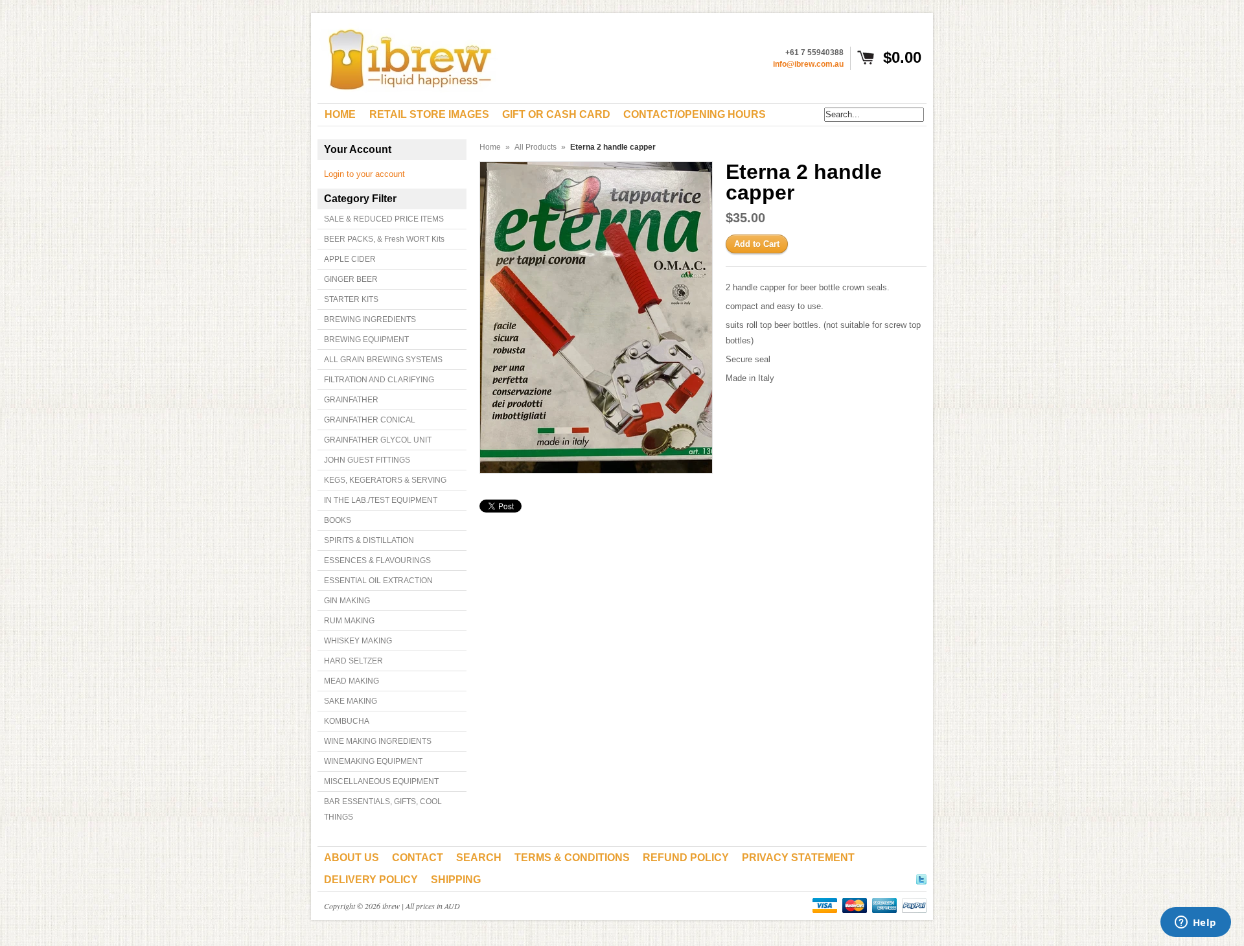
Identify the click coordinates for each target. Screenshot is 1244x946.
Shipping (456, 879)
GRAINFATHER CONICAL (369, 419)
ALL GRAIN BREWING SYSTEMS (383, 359)
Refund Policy (686, 857)
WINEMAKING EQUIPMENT (373, 761)
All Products (535, 147)
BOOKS (337, 520)
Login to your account (364, 174)
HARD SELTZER (353, 660)
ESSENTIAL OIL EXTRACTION (378, 580)
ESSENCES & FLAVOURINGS (377, 560)
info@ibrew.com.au (808, 64)
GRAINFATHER (351, 399)
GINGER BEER (351, 279)
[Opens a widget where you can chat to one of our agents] (1195, 923)
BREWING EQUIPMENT (366, 339)
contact (417, 857)
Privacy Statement (798, 857)
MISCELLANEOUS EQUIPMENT (381, 781)
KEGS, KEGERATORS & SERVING (385, 480)
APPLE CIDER (350, 259)
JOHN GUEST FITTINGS (367, 460)
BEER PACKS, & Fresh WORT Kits (384, 239)
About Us (351, 857)
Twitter (921, 877)
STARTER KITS (351, 299)
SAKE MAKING (350, 701)
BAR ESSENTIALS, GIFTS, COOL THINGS (383, 809)
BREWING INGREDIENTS (370, 319)
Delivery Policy (371, 879)
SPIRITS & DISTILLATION (369, 540)
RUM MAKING (349, 620)
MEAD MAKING (351, 681)
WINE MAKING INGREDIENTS (378, 741)
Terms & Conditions (572, 857)
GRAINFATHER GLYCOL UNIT (378, 439)
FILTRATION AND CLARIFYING (379, 379)
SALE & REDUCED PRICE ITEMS (384, 219)
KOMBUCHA (346, 721)
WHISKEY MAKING (358, 640)
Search (478, 857)
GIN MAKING (347, 600)
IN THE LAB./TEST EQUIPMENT (380, 500)
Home (490, 147)
